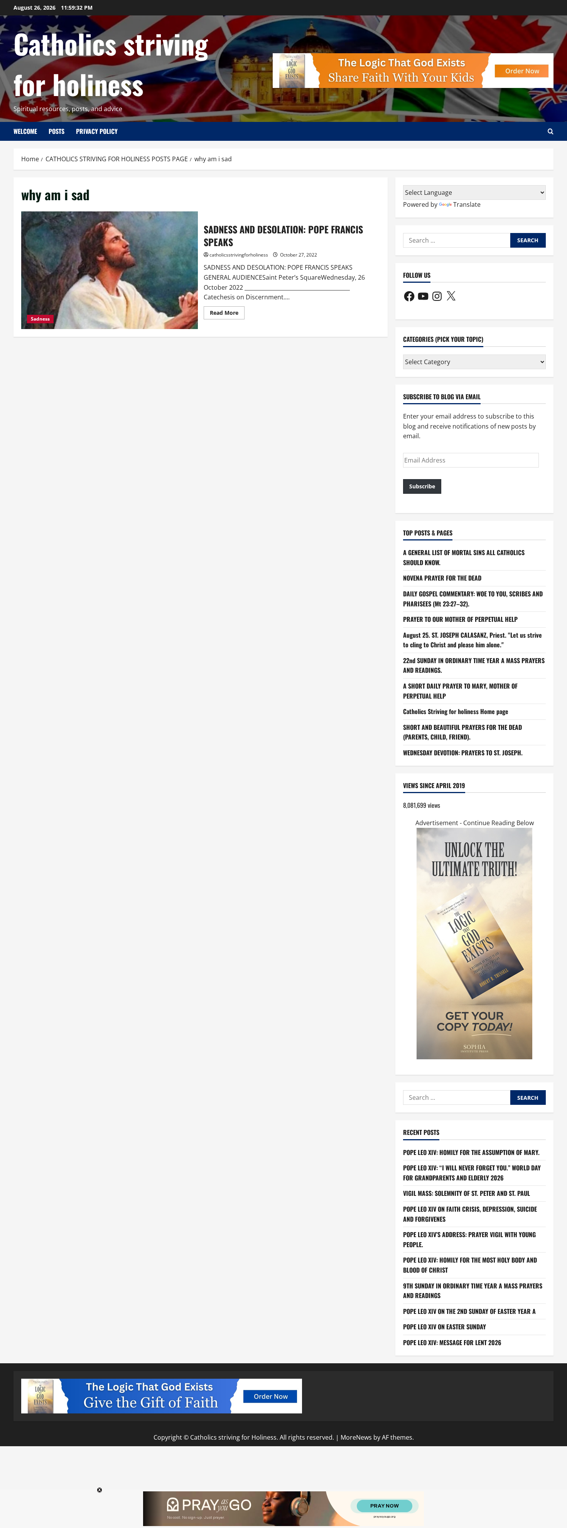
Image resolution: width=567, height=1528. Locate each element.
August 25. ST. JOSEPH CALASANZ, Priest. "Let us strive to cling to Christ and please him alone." (472, 640)
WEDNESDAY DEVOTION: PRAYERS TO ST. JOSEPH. (463, 752)
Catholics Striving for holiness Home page (455, 711)
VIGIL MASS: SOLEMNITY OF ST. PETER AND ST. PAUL (466, 1193)
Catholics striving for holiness (111, 63)
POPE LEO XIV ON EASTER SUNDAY (444, 1326)
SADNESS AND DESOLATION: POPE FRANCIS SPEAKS (109, 270)
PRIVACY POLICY (97, 131)
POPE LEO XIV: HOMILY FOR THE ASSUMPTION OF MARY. (471, 1152)
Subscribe (422, 486)
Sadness (40, 319)
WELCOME (25, 131)
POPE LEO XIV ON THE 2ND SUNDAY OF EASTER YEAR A (469, 1311)
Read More (227, 314)
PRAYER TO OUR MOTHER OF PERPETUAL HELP (460, 619)
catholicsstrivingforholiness (238, 255)
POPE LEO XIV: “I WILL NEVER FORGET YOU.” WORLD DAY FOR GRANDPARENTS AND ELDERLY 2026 (472, 1172)
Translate (467, 204)
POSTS (56, 131)
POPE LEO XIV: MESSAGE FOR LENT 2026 (452, 1342)
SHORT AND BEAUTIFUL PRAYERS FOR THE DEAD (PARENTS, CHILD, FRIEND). (462, 732)
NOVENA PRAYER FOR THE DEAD (442, 577)
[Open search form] (551, 131)
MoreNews (356, 1437)
